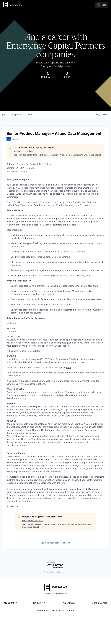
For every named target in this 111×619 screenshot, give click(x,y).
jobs (4, 114)
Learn (67, 415)
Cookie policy (62, 572)
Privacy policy (49, 572)
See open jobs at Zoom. (24, 151)
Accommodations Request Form (33, 492)
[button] (101, 5)
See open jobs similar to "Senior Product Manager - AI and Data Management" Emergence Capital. (57, 155)
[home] (12, 4)
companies (16, 114)
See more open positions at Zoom (55, 543)
